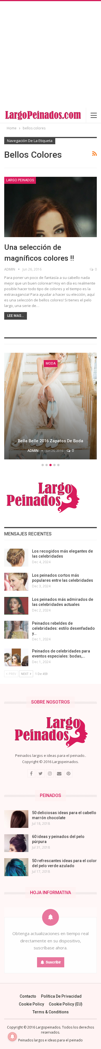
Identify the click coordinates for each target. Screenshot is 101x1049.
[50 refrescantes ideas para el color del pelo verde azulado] (16, 867)
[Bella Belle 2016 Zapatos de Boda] (50, 406)
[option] (50, 407)
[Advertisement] (50, 54)
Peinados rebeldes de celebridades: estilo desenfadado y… (63, 628)
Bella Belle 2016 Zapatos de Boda (50, 440)
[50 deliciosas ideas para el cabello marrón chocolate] (16, 819)
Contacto (28, 996)
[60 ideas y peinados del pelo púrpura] (16, 843)
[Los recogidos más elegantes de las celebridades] (16, 558)
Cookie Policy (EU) (65, 1004)
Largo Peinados (20, 180)
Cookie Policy (31, 1004)
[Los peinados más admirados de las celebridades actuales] (16, 606)
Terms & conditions (51, 1012)
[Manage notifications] (12, 1036)
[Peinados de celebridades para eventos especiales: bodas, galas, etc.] (16, 657)
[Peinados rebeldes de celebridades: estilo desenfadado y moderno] (16, 630)
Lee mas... (15, 316)
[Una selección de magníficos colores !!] (50, 207)
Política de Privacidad (61, 996)
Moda (51, 363)
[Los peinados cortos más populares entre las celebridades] (16, 582)
